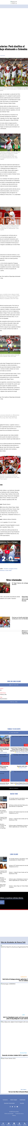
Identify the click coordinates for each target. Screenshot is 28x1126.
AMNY (23, 1014)
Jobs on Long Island (14, 681)
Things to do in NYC (14, 729)
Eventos (14, 1125)
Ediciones (9, 1125)
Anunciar (25, 1125)
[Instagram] (15, 1107)
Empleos (19, 1125)
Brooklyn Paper (23, 1052)
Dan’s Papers (23, 1089)
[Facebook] (10, 1107)
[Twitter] (12, 1107)
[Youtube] (17, 1107)
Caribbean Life (24, 976)
